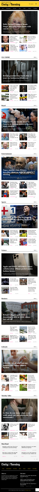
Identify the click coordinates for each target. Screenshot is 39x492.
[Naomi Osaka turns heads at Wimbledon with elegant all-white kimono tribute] (5, 233)
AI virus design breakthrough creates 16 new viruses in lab (14, 280)
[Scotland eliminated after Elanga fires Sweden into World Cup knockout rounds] (23, 233)
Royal (11, 140)
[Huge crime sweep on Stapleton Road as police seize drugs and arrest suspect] (23, 97)
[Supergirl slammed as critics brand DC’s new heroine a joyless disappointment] (5, 193)
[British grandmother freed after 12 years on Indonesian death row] (19, 71)
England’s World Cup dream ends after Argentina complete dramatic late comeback (17, 219)
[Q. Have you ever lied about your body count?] (5, 427)
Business (11, 333)
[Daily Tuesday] (8, 4)
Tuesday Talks (12, 430)
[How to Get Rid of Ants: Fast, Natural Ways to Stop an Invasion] (23, 39)
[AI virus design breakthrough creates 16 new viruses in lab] (5, 281)
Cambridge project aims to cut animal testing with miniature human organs (14, 378)
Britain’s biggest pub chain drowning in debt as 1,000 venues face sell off (16, 317)
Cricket (3, 450)
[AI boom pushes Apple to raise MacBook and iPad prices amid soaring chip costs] (23, 281)
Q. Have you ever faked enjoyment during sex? (31, 425)
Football (29, 51)
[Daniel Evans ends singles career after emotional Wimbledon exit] (5, 242)
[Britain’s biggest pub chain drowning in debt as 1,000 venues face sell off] (19, 313)
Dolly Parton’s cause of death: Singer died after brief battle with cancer (17, 26)
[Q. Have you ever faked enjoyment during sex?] (23, 427)
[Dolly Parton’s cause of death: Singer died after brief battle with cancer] (19, 22)
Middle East (4, 456)
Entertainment (12, 42)
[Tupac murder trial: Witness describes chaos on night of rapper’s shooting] (19, 168)
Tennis (11, 236)
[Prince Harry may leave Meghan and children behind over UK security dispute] (23, 136)
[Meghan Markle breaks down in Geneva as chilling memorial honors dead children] (19, 120)
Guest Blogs (30, 42)
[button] (31, 4)
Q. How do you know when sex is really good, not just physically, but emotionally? (17, 415)
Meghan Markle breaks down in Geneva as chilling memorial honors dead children (18, 124)
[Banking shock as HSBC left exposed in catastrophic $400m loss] (5, 338)
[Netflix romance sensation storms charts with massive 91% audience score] (23, 193)
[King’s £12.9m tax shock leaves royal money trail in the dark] (5, 145)
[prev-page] (34, 459)
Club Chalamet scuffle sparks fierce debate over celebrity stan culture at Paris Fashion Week (32, 185)
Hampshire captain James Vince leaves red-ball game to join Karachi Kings (10, 447)
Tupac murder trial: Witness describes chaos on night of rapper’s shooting (18, 172)
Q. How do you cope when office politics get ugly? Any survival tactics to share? (14, 435)
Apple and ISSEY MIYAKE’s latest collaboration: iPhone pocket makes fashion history (18, 268)
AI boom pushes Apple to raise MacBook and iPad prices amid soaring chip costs (32, 281)
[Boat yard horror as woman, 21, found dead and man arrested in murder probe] (5, 97)
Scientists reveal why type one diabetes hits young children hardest (15, 365)
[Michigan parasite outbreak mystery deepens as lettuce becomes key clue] (23, 387)
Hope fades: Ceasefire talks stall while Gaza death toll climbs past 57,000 (9, 453)
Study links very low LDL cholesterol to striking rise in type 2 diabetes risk (29, 453)
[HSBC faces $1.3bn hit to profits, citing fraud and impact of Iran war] (23, 338)
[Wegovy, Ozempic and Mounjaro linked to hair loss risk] (5, 387)
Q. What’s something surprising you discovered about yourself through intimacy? (32, 435)
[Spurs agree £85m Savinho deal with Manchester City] (23, 47)
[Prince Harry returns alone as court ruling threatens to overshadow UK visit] (5, 136)
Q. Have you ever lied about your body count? (14, 425)
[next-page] (37, 459)
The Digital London (28, 490)
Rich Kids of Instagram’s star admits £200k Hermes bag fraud (29, 447)
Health (11, 381)
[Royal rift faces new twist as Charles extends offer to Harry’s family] (23, 145)
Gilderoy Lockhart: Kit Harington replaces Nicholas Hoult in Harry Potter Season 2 (14, 39)
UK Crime (11, 100)
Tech (11, 293)
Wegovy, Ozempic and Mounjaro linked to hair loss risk (14, 385)
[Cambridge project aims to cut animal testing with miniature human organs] (5, 378)
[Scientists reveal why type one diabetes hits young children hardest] (19, 361)
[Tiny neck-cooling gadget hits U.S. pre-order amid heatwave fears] (5, 290)
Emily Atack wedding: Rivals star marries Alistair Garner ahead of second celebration (14, 47)
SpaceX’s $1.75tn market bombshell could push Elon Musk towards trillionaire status (31, 329)
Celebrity (12, 51)
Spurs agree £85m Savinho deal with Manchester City (31, 46)
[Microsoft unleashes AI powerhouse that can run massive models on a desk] (23, 290)
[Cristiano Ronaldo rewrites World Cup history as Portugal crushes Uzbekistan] (23, 242)
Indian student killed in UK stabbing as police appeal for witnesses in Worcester (14, 88)
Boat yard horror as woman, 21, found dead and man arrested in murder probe (14, 97)
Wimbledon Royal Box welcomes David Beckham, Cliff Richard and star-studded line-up (14, 185)
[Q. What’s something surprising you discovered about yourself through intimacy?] (23, 435)
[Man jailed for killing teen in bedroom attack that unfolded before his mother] (23, 88)
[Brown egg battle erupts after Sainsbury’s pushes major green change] (5, 329)
